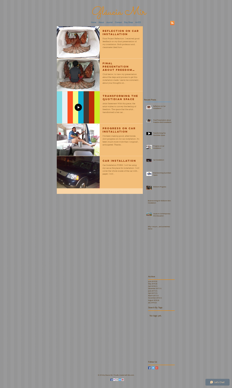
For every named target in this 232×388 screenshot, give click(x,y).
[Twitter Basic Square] (153, 367)
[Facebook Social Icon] (111, 380)
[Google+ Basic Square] (156, 367)
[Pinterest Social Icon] (123, 380)
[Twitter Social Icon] (120, 380)
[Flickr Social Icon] (114, 380)
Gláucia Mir (119, 12)
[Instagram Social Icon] (117, 380)
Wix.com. (131, 375)
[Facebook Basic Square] (149, 367)
